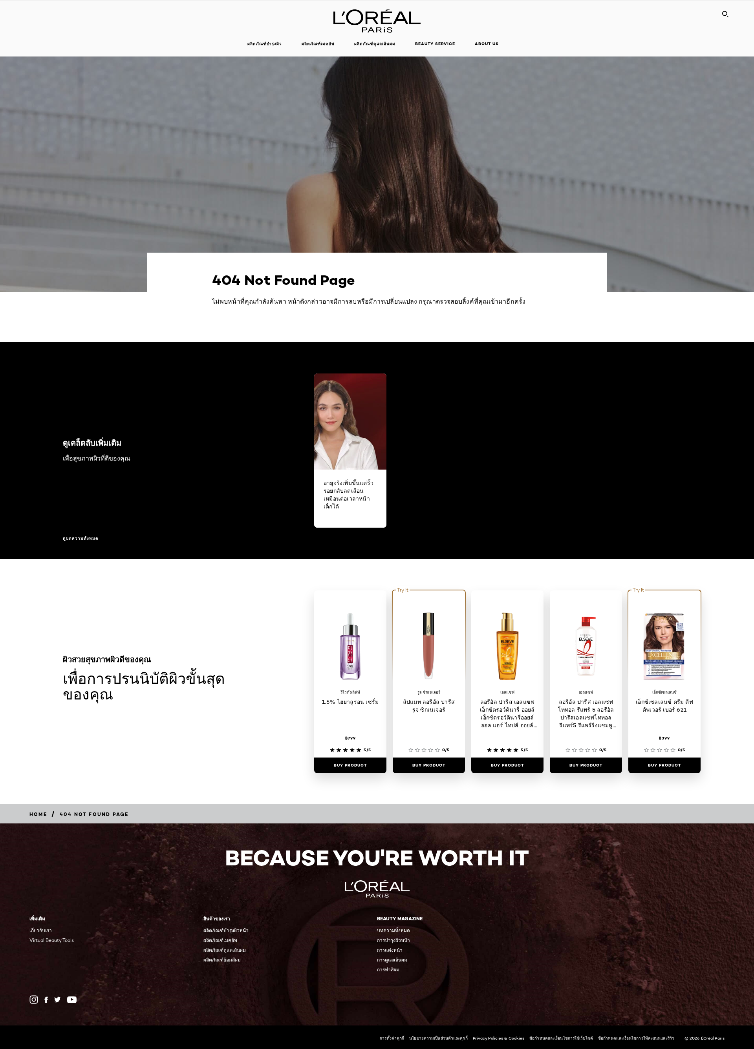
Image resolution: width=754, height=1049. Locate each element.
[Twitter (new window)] (57, 999)
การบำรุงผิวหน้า (393, 940)
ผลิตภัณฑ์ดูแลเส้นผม (224, 950)
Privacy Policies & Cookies (499, 1038)
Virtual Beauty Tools (51, 940)
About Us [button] (487, 43)
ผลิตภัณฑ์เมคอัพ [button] (318, 43)
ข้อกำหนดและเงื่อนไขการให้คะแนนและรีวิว (636, 1038)
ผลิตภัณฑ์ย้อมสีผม (222, 960)
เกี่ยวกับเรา (40, 930)
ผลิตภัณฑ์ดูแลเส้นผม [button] (374, 43)
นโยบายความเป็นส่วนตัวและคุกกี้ (438, 1038)
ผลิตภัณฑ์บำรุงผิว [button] (264, 43)
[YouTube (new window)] (72, 999)
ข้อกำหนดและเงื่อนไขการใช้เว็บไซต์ (561, 1038)
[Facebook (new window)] (46, 999)
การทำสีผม (388, 970)
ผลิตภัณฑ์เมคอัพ (220, 940)
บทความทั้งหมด (393, 930)
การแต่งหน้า (390, 950)
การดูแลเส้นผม (392, 960)
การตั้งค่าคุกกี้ (392, 1038)
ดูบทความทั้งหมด (81, 538)
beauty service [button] (435, 43)
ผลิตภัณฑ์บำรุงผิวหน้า (226, 930)
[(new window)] (33, 999)
